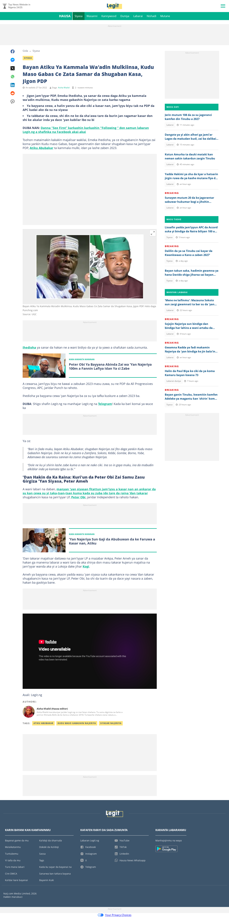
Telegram (105, 404)
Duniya (124, 16)
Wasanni (92, 16)
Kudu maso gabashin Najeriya (77, 723)
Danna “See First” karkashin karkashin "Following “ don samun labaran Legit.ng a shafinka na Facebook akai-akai (86, 130)
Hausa (65, 16)
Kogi (86, 566)
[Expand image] (153, 233)
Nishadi (151, 16)
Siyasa (78, 16)
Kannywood (108, 16)
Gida (25, 50)
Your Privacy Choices (118, 915)
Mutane (165, 16)
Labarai (138, 16)
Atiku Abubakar (41, 148)
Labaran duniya (173, 381)
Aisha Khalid (63, 87)
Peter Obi (78, 497)
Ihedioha (29, 347)
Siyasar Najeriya (110, 723)
